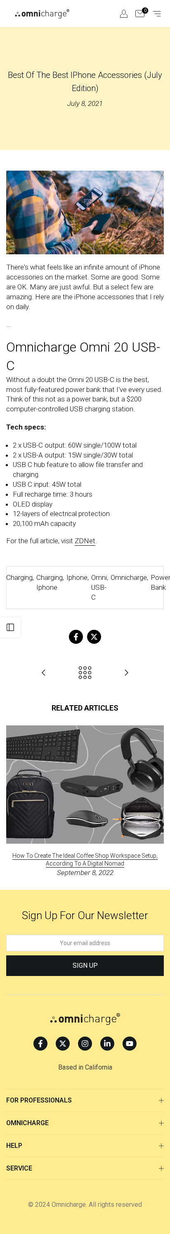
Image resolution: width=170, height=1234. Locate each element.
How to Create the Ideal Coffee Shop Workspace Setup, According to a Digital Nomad (85, 859)
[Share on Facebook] (76, 637)
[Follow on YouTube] (130, 1044)
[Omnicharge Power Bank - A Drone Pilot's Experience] (126, 673)
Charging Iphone (49, 582)
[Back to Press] (85, 673)
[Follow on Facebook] (40, 1044)
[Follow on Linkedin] (107, 1044)
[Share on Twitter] (94, 637)
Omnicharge (129, 577)
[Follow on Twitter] (63, 1044)
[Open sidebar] (10, 627)
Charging (19, 577)
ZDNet (85, 541)
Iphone (76, 577)
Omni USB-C (99, 587)
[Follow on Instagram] (85, 1044)
